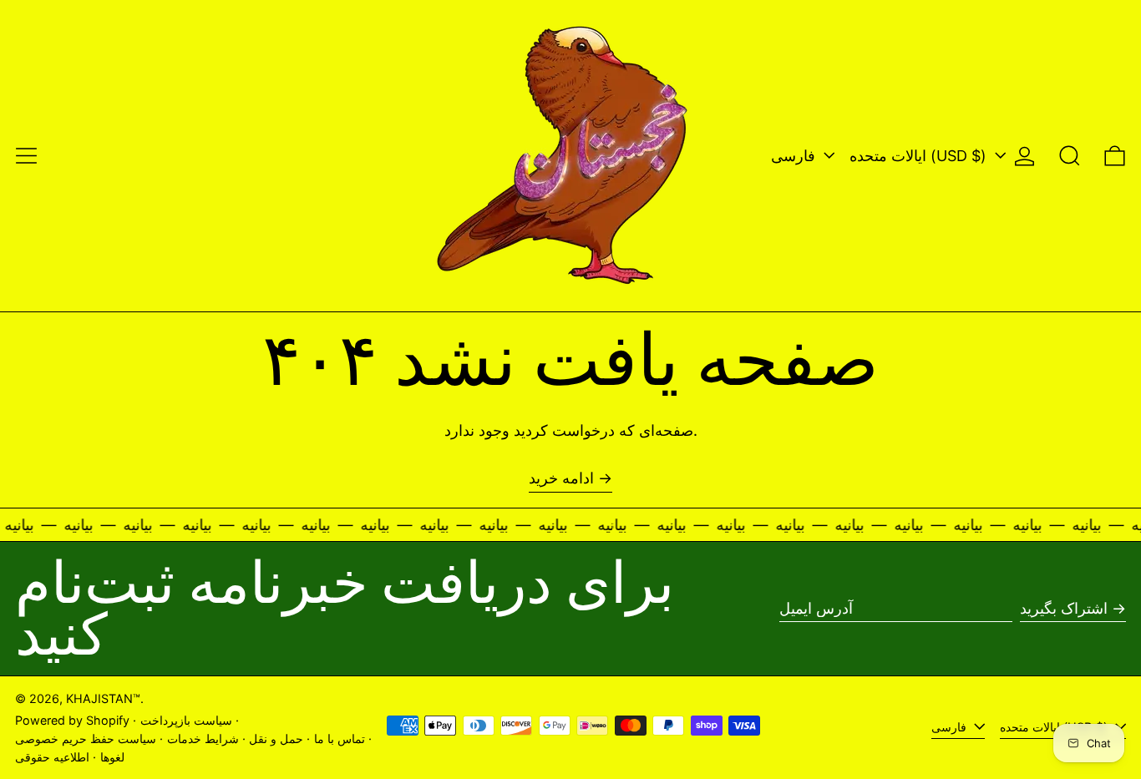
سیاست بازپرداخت (186, 720)
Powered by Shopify (72, 720)
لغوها (112, 757)
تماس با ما (339, 738)
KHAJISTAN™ (103, 698)
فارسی (795, 155)
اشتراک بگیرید (1064, 608)
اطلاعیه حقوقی (52, 757)
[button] (1069, 156)
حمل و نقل (276, 738)
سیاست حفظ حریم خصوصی (85, 738)
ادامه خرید (561, 478)
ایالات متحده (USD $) (920, 155)
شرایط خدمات (203, 738)
